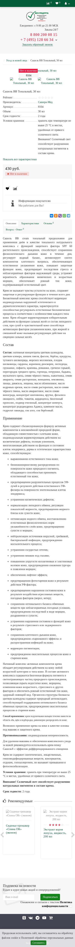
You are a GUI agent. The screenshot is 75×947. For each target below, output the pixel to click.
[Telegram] (68, 215)
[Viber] (60, 215)
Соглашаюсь (38, 942)
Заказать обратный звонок (37, 44)
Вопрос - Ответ (15, 229)
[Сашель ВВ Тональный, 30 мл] (23, 80)
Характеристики (30, 223)
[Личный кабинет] (67, 3)
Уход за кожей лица (16, 60)
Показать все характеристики (20, 159)
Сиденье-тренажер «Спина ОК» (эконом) (17, 829)
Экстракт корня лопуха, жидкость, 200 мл (54, 833)
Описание (11, 223)
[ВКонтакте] (51, 215)
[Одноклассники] (56, 215)
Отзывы (49, 223)
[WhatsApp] (64, 215)
